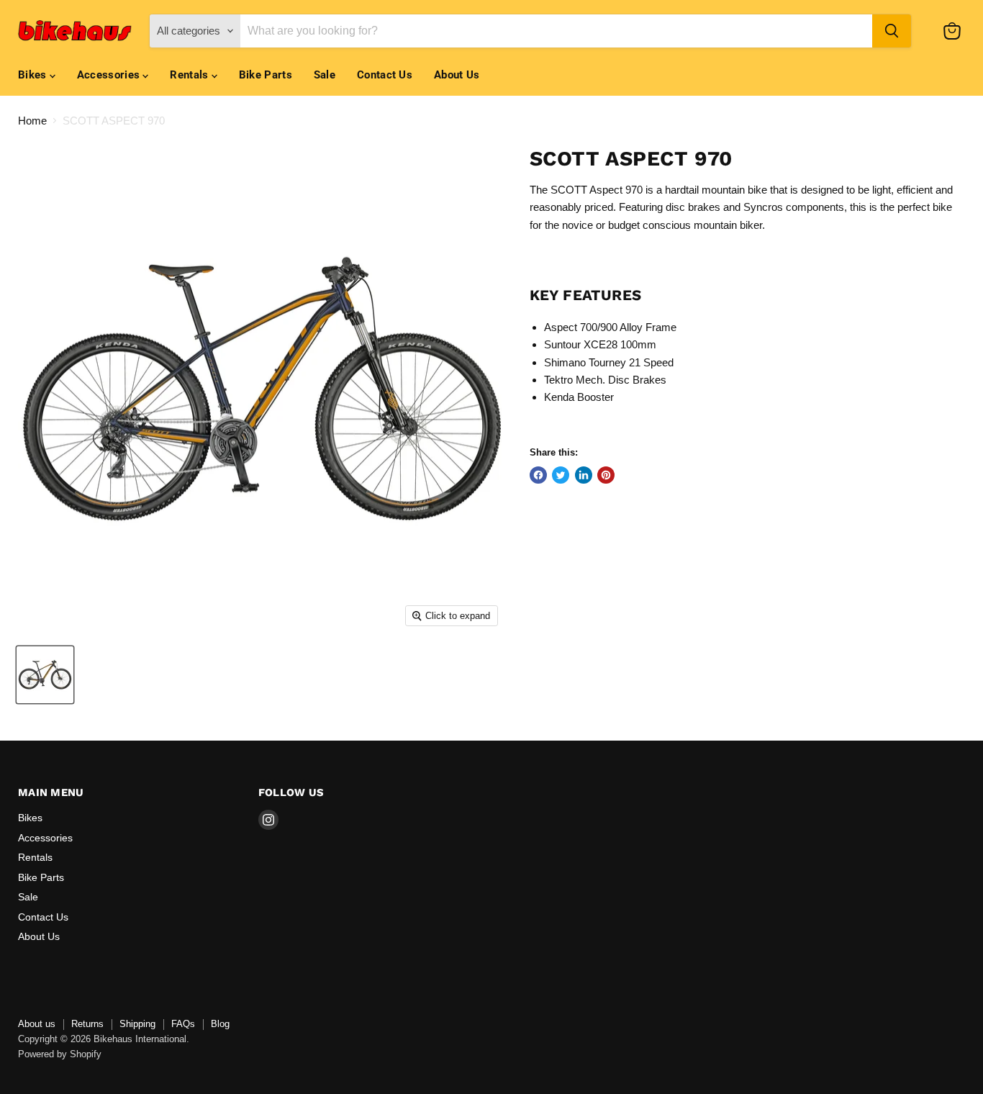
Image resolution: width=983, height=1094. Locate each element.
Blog (220, 1023)
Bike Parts (265, 74)
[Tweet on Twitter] (560, 475)
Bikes (34, 74)
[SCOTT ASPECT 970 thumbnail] (45, 674)
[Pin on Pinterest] (606, 475)
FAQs (183, 1023)
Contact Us (384, 74)
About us (36, 1023)
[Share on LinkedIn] (583, 475)
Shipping (137, 1023)
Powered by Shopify (59, 1054)
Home (32, 120)
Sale (324, 74)
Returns (87, 1023)
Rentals (190, 74)
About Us (456, 74)
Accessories (110, 74)
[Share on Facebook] (538, 475)
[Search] (891, 31)
